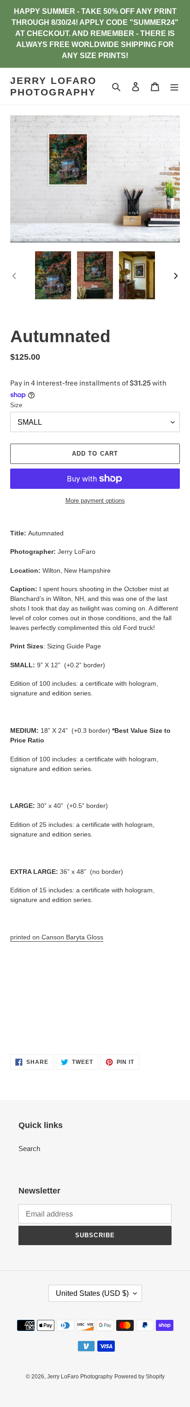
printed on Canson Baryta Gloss (56, 937)
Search (29, 1148)
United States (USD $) (92, 1293)
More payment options (95, 500)
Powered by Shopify (139, 1376)
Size (16, 405)
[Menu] (174, 86)
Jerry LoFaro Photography (53, 86)
